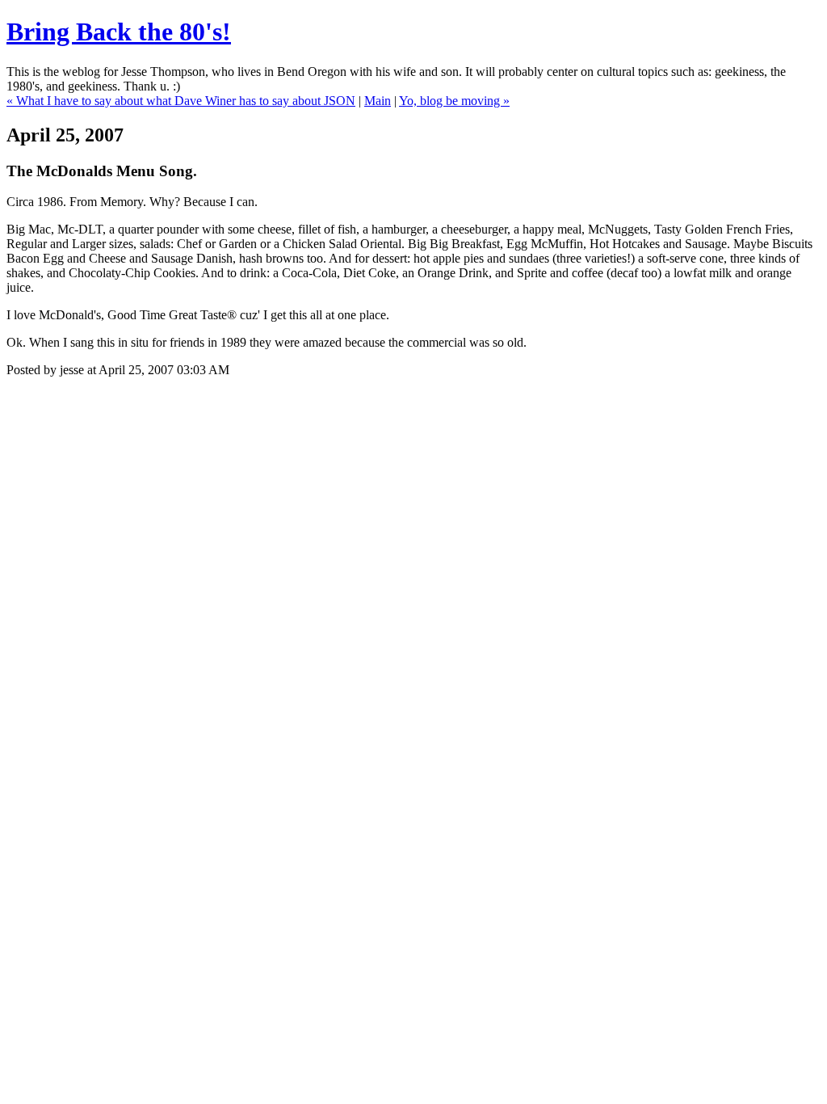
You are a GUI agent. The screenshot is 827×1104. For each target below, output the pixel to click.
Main (377, 100)
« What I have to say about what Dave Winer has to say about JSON (180, 100)
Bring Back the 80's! (118, 31)
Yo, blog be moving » (454, 100)
